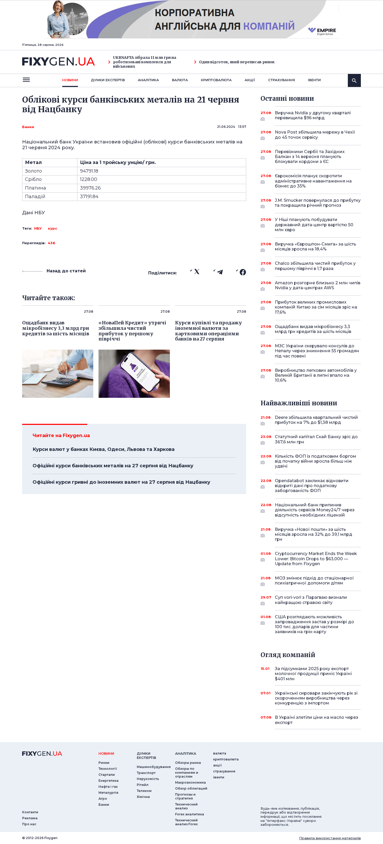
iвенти (314, 80)
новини (70, 80)
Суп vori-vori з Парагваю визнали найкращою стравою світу (311, 600)
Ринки (103, 763)
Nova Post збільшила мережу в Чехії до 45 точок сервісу (315, 135)
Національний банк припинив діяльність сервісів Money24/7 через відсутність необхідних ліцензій (315, 509)
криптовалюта (216, 80)
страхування (281, 80)
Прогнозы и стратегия (185, 796)
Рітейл (143, 785)
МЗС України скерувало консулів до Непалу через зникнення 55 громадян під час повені (317, 350)
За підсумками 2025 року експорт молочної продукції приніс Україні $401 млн (313, 673)
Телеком (144, 791)
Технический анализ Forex (186, 822)
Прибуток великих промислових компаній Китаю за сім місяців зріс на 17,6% (316, 307)
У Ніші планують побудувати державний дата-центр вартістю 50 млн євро (314, 224)
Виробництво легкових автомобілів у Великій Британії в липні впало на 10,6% (316, 375)
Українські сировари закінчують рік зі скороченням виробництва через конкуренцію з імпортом (316, 698)
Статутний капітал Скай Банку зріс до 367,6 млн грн (316, 439)
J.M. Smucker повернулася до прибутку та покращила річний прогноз (318, 203)
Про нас (29, 824)
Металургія (108, 793)
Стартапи (106, 775)
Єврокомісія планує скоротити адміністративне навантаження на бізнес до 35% (313, 180)
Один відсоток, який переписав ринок (237, 62)
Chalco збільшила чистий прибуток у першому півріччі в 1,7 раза (315, 266)
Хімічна (143, 797)
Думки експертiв (108, 80)
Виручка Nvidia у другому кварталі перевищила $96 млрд (313, 115)
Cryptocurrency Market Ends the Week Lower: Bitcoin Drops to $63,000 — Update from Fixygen (316, 558)
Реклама (30, 818)
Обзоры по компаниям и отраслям (186, 772)
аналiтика (185, 753)
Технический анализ (186, 806)
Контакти (30, 812)
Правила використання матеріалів (330, 838)
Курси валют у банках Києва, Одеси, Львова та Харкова (104, 449)
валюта (180, 80)
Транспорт (146, 773)
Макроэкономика (190, 782)
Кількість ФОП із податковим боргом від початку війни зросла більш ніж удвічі (315, 461)
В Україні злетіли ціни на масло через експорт (316, 720)
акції (250, 80)
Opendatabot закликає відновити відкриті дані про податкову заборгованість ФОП (312, 485)
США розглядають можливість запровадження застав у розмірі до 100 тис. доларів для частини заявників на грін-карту (314, 624)
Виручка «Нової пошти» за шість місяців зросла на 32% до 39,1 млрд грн (313, 534)
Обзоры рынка (188, 763)
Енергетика (108, 781)
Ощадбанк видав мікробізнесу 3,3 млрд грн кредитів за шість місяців (313, 329)
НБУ (38, 228)
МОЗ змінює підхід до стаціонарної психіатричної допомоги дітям (314, 580)
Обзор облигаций (191, 788)
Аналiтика (148, 80)
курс (52, 228)
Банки (28, 127)
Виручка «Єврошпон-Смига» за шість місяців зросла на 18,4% (315, 246)
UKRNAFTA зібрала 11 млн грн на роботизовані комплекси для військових (144, 61)
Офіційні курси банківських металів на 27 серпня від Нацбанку (113, 466)
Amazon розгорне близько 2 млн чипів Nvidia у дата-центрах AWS (317, 285)
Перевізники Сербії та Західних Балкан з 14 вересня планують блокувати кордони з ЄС (310, 156)
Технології (107, 769)
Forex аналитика (189, 814)
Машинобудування (154, 767)
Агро (102, 799)
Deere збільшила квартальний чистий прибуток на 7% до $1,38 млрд (316, 420)
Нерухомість (148, 779)
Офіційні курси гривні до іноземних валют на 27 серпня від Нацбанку (121, 482)
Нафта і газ (108, 787)
